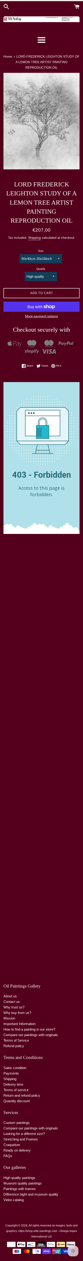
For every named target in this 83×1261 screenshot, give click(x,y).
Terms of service (16, 1090)
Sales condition (14, 1068)
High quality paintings (19, 1178)
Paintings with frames (19, 1189)
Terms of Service (16, 1040)
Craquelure (11, 1145)
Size (41, 251)
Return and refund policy (21, 1095)
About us (10, 996)
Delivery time (13, 1084)
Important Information (19, 1024)
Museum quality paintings (22, 1183)
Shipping (34, 237)
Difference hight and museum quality (30, 1194)
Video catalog (13, 1200)
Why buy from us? (17, 1013)
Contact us (11, 1002)
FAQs (7, 1156)
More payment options (41, 316)
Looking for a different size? (24, 1134)
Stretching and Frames (20, 1139)
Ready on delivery (17, 1150)
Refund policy (13, 1046)
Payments (11, 1073)
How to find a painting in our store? (29, 1029)
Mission (9, 1018)
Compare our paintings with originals (30, 1035)
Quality (40, 269)
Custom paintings (16, 1123)
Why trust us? (13, 1007)
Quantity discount (16, 1101)
